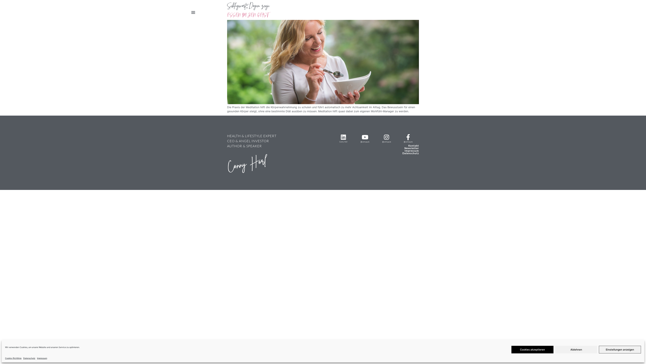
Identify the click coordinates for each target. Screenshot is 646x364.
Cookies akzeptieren (532, 349)
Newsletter (411, 148)
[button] (193, 12)
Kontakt (413, 145)
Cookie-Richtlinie (13, 358)
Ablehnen (576, 349)
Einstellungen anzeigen (620, 349)
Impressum (42, 358)
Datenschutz (29, 358)
